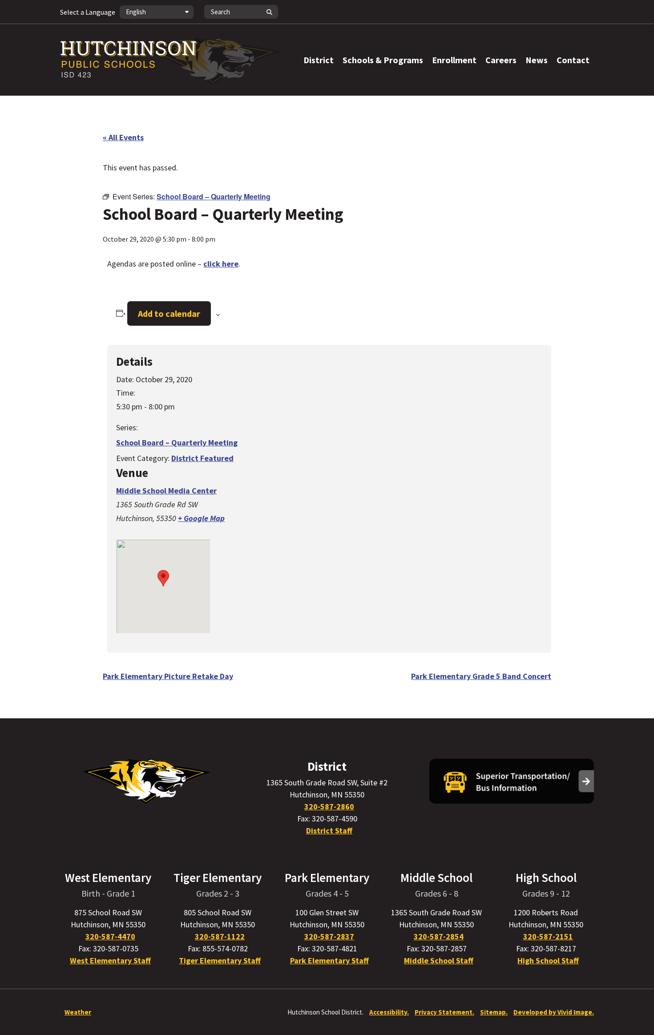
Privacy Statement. (444, 1012)
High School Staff (548, 960)
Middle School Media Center (166, 490)
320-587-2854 (439, 936)
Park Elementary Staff (329, 960)
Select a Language (87, 12)
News (536, 59)
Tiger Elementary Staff (220, 960)
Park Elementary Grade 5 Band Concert (481, 676)
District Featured (202, 458)
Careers (501, 59)
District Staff (329, 830)
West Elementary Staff (110, 960)
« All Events (123, 137)
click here (220, 264)
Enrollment (454, 59)
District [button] (318, 59)
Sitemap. (494, 1012)
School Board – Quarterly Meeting (177, 442)
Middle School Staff (438, 960)
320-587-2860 (329, 806)
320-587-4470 (110, 936)
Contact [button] (573, 59)
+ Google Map (201, 518)
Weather (78, 1012)
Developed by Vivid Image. (553, 1012)
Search (269, 12)
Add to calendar (169, 313)
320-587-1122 (220, 936)
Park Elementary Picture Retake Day (168, 676)
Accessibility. (389, 1012)
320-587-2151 (548, 936)
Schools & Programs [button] (383, 59)
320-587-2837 (329, 936)
